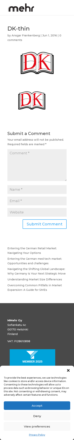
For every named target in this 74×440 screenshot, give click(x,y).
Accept (37, 405)
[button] (68, 370)
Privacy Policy (37, 434)
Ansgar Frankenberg (26, 35)
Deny (37, 416)
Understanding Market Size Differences (34, 279)
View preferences (37, 426)
